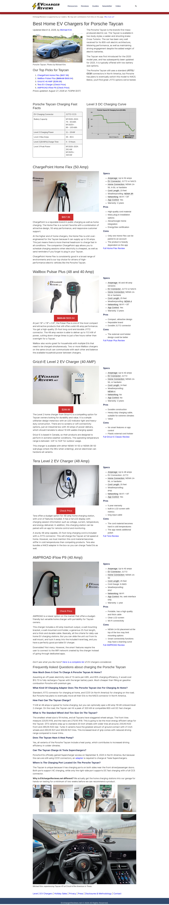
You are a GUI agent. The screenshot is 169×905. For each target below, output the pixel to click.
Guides (95, 6)
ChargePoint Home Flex (48, 75)
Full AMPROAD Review (114, 645)
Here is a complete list (73, 662)
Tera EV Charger (45, 84)
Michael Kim (66, 30)
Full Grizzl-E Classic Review (116, 437)
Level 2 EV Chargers (42, 893)
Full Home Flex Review (114, 248)
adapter (79, 758)
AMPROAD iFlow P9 (46, 88)
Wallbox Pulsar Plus (46, 78)
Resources (72, 6)
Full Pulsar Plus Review (114, 340)
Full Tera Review (111, 536)
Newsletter (107, 6)
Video (118, 6)
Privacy (72, 893)
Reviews (85, 6)
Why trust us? (109, 17)
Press (80, 893)
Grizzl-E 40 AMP (45, 81)
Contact (117, 893)
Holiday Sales (60, 893)
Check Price (63, 88)
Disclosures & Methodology (98, 893)
